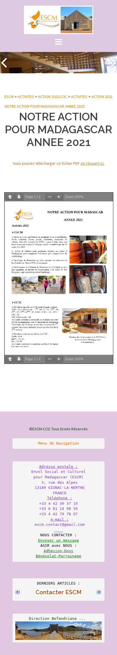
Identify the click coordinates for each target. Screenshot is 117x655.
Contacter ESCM (58, 592)
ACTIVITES (26, 96)
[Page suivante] (19, 197)
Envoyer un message (58, 540)
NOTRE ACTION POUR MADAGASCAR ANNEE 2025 (45, 106)
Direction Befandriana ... (57, 618)
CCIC (63, 96)
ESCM (9, 96)
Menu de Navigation (58, 443)
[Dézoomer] (49, 197)
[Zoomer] (59, 197)
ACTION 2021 (48, 96)
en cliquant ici (92, 163)
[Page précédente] (10, 197)
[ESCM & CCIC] (58, 19)
